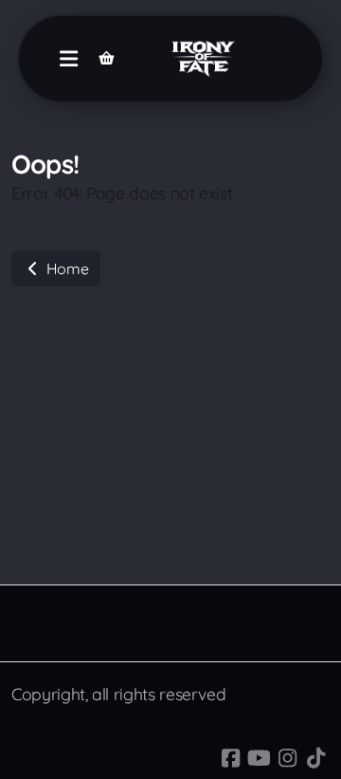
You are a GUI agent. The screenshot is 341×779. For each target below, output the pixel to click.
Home (65, 268)
